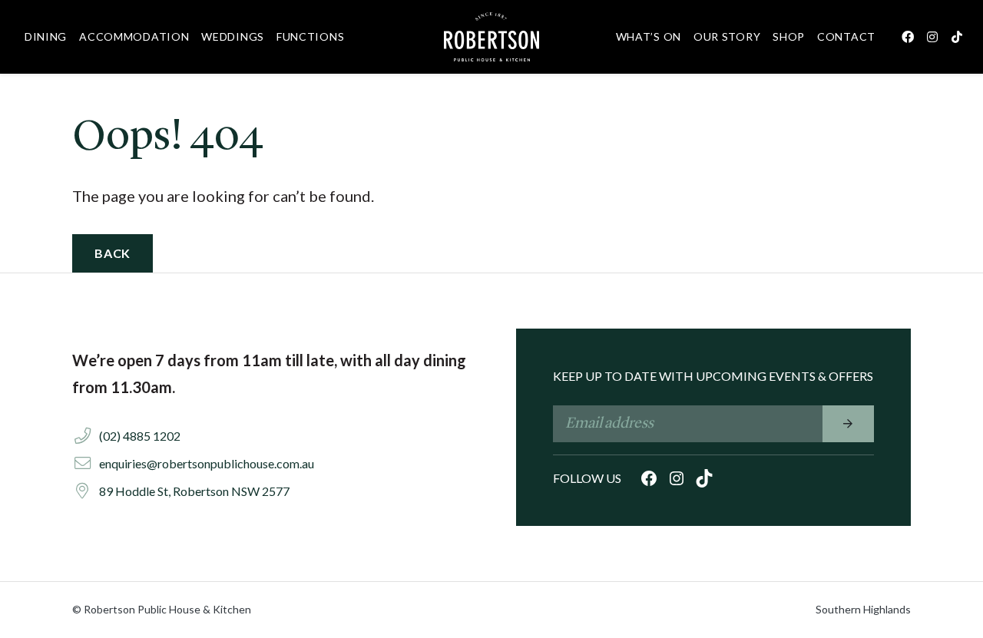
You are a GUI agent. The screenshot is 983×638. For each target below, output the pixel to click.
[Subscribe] (848, 423)
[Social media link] (907, 36)
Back (112, 253)
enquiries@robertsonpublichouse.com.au (206, 463)
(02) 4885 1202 (139, 435)
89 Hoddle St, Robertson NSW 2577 (194, 491)
